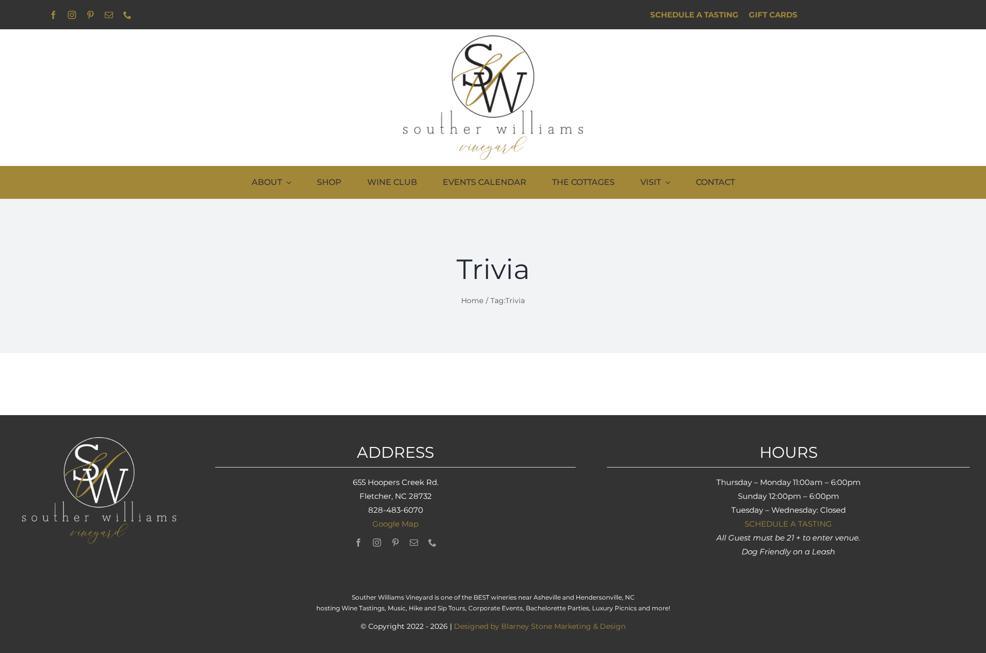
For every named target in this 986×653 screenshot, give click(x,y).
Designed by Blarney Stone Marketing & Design (539, 626)
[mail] (109, 15)
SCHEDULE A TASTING (788, 524)
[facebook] (53, 15)
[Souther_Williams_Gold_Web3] (493, 39)
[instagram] (72, 15)
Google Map (395, 524)
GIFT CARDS (773, 15)
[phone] (127, 15)
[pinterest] (90, 15)
